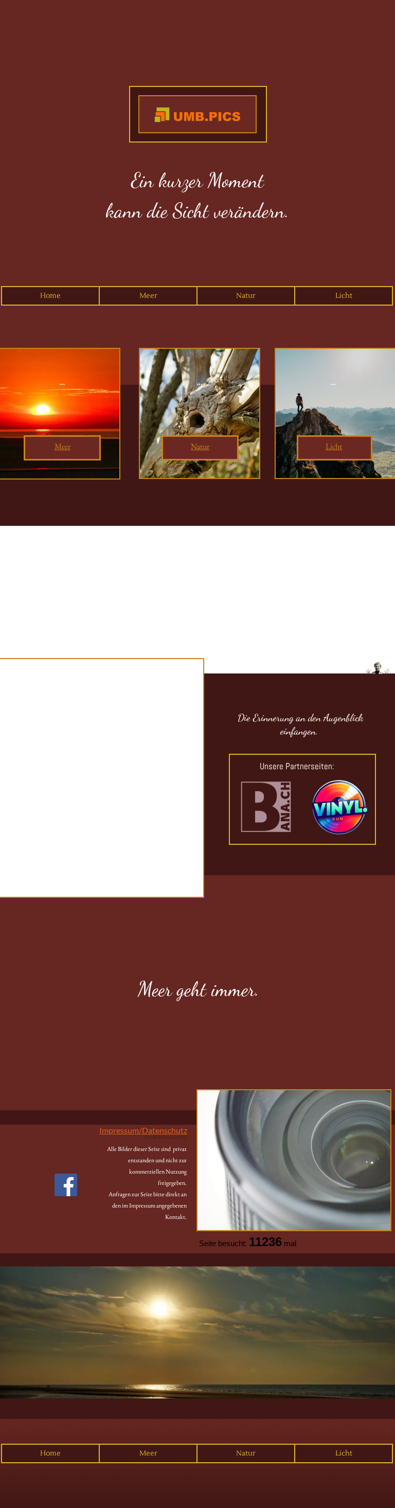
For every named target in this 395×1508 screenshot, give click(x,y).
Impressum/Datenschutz (143, 1130)
